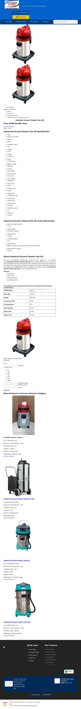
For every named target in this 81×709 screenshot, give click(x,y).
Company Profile (21, 21)
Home (9, 111)
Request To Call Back (10, 109)
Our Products (34, 21)
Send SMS (48, 695)
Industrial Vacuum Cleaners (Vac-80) (17, 622)
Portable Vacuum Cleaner (13, 437)
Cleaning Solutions (51, 660)
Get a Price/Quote (9, 126)
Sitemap (31, 661)
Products (10, 113)
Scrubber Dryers (51, 649)
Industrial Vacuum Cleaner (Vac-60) (17, 560)
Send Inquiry (22, 17)
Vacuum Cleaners (12, 115)
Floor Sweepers (50, 657)
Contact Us (45, 21)
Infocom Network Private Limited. (29, 705)
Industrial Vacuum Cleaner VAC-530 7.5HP (19, 499)
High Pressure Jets (51, 654)
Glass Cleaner (50, 662)
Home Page (8, 21)
